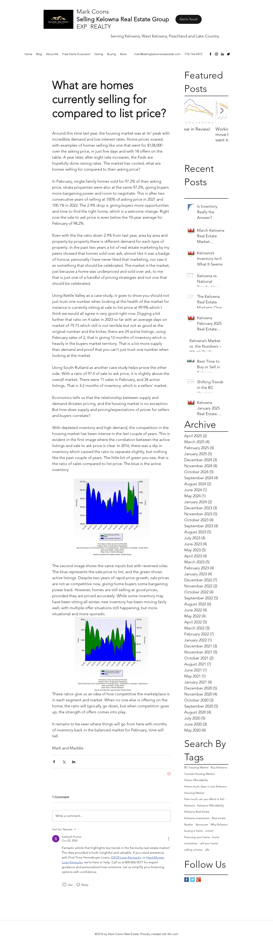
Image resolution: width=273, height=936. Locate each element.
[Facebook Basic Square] (186, 879)
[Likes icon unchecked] (64, 884)
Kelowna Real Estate (196, 811)
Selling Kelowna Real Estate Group (123, 19)
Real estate (219, 818)
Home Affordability (196, 780)
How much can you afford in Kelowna (206, 799)
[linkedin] (222, 54)
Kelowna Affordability (210, 805)
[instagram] (216, 54)
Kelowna (189, 805)
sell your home (209, 843)
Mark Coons (93, 11)
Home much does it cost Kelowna (205, 786)
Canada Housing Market (199, 774)
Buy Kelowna (219, 767)
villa (207, 849)
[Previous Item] (190, 111)
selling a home (193, 849)
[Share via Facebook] (54, 762)
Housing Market (194, 793)
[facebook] (210, 54)
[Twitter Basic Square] (192, 879)
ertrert (209, 830)
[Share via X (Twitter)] (64, 762)
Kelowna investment (196, 818)
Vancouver (201, 824)
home (215, 837)
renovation (190, 843)
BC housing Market (196, 767)
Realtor (188, 824)
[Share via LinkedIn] (74, 762)
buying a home (193, 830)
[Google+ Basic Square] (198, 879)
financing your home (197, 837)
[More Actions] (168, 838)
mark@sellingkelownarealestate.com (157, 54)
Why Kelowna (219, 824)
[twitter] (228, 54)
